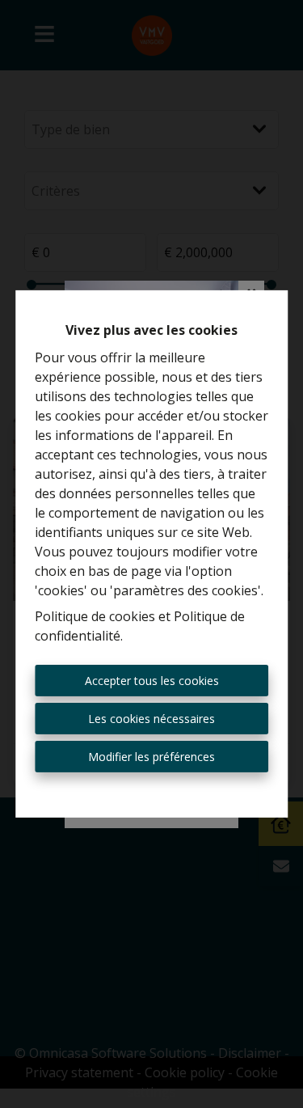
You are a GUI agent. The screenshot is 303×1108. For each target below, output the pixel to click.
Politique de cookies (95, 616)
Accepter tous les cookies (152, 680)
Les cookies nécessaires (151, 718)
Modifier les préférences (151, 756)
